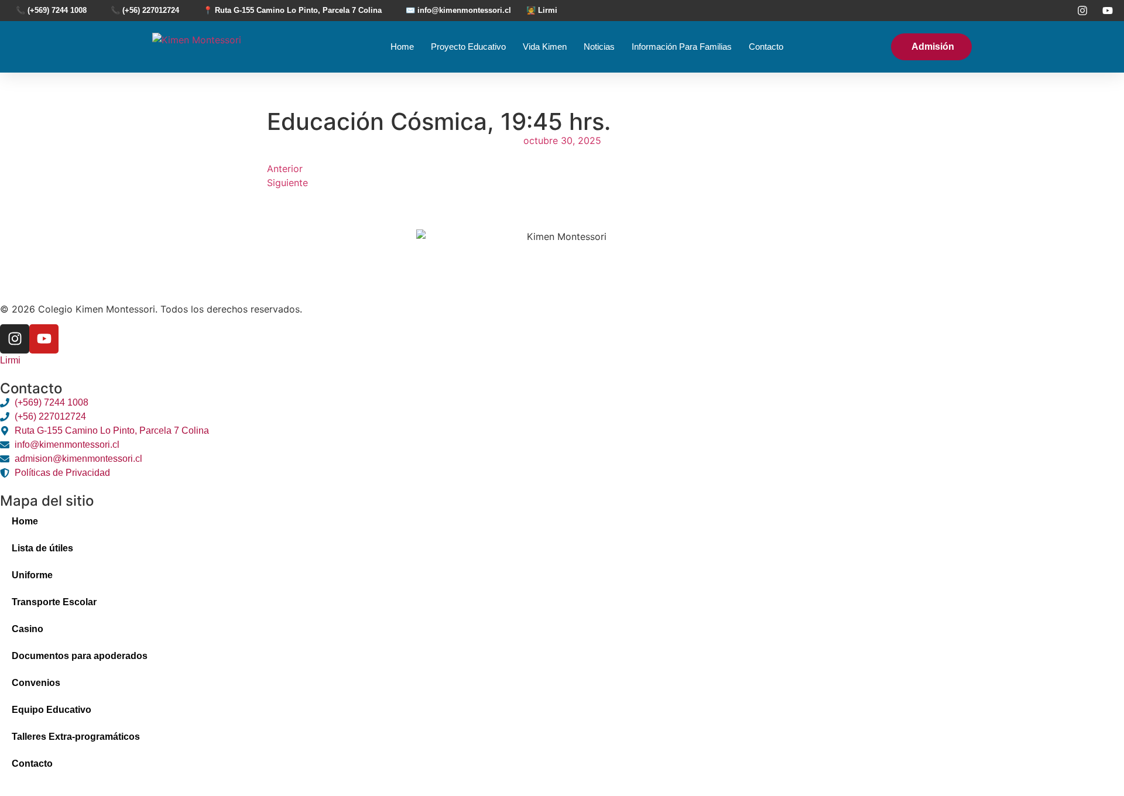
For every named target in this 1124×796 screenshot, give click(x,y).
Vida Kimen (545, 47)
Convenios (36, 683)
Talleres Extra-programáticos (76, 737)
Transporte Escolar (54, 602)
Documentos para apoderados (80, 656)
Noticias (599, 47)
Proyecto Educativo (468, 47)
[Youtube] (44, 339)
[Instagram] (14, 339)
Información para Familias (682, 47)
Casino (27, 629)
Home (402, 47)
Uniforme (32, 575)
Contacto (766, 47)
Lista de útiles (42, 548)
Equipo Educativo (51, 710)
